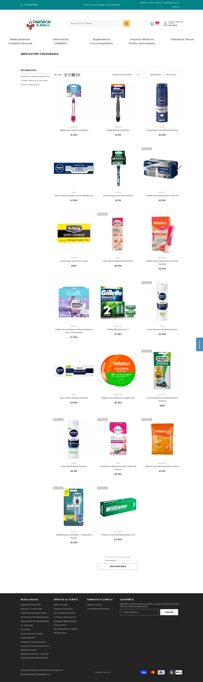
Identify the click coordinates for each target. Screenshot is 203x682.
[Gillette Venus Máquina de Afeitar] (74, 102)
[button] (66, 75)
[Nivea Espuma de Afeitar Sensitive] (162, 302)
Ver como (58, 75)
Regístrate (179, 22)
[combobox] (95, 23)
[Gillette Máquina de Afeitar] (118, 102)
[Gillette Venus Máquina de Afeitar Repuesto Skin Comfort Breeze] (74, 302)
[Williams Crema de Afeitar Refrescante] (118, 507)
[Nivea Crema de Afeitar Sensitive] (74, 370)
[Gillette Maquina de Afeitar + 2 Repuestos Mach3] (74, 507)
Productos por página (122, 75)
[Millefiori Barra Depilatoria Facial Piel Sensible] (162, 233)
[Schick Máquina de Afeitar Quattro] (118, 168)
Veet (118, 258)
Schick (118, 192)
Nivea (162, 127)
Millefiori (162, 258)
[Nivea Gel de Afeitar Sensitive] (74, 439)
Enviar (169, 612)
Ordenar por (155, 75)
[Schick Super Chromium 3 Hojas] (74, 233)
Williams (118, 531)
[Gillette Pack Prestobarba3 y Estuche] (162, 168)
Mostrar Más (118, 566)
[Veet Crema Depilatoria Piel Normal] (118, 233)
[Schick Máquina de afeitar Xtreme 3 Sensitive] (162, 370)
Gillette (73, 127)
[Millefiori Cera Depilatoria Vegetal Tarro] (118, 370)
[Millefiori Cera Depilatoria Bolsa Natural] (162, 439)
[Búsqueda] (99, 23)
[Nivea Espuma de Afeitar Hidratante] (162, 102)
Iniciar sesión (171, 22)
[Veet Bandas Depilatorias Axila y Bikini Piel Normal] (118, 439)
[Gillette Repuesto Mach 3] (118, 302)
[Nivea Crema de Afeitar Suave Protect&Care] (74, 168)
